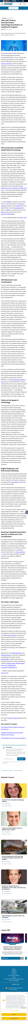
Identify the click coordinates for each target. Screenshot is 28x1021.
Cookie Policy (24, 1007)
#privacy (3, 212)
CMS (9, 53)
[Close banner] (26, 2)
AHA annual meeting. (11, 635)
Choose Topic (12, 8)
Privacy (14, 977)
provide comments (6, 63)
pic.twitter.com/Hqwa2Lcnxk (9, 667)
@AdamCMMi (5, 659)
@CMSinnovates (11, 663)
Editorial (14, 972)
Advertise (14, 970)
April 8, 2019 (4, 673)
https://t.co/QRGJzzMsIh (8, 214)
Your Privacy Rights (14, 980)
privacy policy (5, 762)
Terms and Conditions (14, 975)
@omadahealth (17, 208)
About (14, 969)
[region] (14, 1006)
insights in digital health (14, 718)
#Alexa (21, 204)
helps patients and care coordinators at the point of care (14, 188)
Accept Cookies (14, 1018)
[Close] (26, 993)
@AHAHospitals (20, 663)
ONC (15, 53)
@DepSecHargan (6, 655)
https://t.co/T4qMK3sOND (8, 665)
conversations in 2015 (17, 482)
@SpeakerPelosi (17, 653)
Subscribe (20, 758)
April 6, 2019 (23, 217)
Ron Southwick (6, 803)
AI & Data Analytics (18, 770)
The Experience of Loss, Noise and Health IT (13, 738)
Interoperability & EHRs (7, 770)
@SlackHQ (4, 206)
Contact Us (14, 974)
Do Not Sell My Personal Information (14, 979)
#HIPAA (9, 202)
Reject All (14, 1014)
